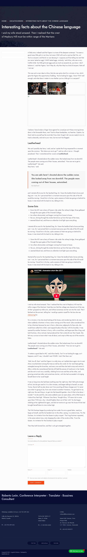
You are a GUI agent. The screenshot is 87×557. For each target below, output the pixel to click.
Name (30, 470)
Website (69, 470)
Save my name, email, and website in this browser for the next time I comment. (49, 478)
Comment (31, 444)
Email (50, 470)
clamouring (32, 315)
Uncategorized (16, 21)
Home (4, 21)
